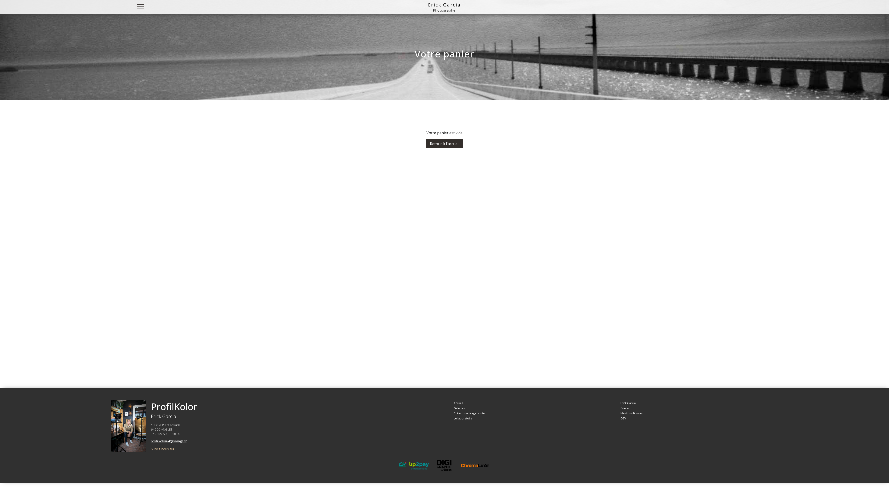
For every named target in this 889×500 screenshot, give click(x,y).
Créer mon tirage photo (469, 413)
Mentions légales (631, 413)
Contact (625, 408)
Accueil (458, 403)
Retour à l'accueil (444, 143)
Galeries (459, 408)
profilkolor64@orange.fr (169, 441)
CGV (623, 418)
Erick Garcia (444, 4)
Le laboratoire (463, 418)
